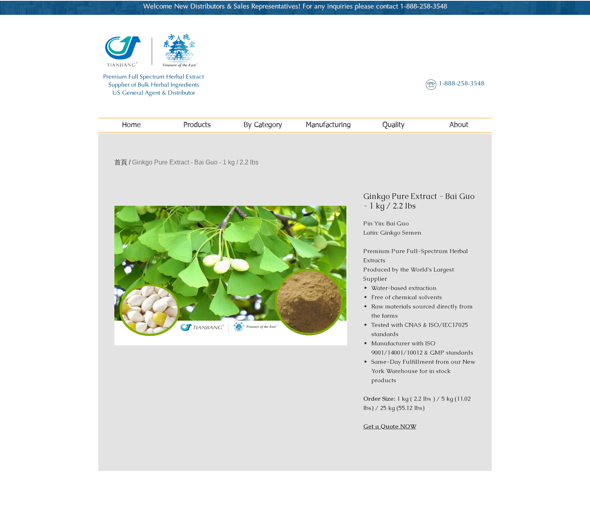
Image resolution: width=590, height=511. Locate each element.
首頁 (120, 162)
